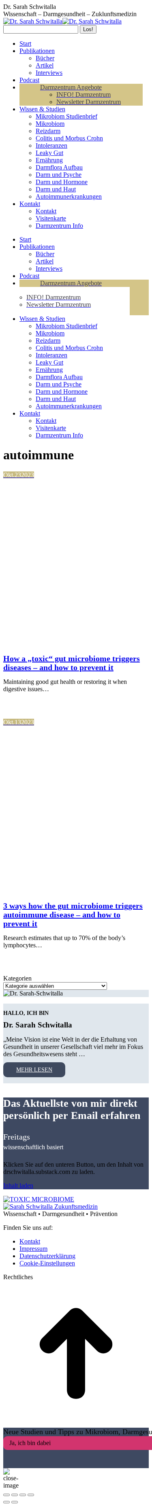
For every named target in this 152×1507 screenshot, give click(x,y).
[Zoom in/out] (31, 1495)
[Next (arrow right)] (14, 1502)
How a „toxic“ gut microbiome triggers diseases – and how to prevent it (71, 663)
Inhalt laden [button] (18, 1185)
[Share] (14, 1495)
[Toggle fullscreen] (22, 1495)
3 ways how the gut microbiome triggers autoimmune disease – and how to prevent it (73, 914)
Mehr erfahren (40, 703)
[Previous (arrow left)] (6, 1502)
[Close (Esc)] (6, 1495)
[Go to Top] (76, 1423)
